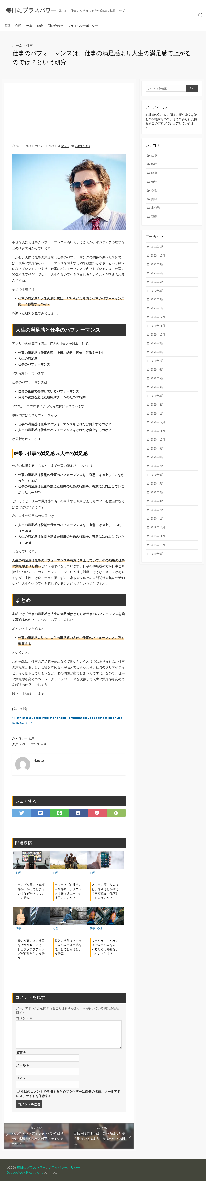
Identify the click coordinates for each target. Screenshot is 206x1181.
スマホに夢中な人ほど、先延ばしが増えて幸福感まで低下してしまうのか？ (105, 891)
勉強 (154, 182)
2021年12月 (158, 317)
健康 (40, 25)
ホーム (17, 45)
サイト (21, 1078)
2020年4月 (157, 492)
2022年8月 (157, 264)
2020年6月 (157, 475)
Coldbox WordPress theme (24, 1172)
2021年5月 (157, 378)
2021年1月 (157, 413)
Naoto (65, 145)
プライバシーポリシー (83, 25)
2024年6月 (157, 247)
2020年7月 (157, 466)
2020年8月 (157, 457)
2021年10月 (158, 334)
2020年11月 (158, 431)
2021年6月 (157, 369)
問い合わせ (55, 25)
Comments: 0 (82, 145)
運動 (7, 25)
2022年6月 (157, 273)
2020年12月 (158, 422)
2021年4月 (157, 387)
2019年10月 (158, 545)
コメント (24, 1018)
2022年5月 (157, 282)
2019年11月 (158, 536)
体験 (154, 164)
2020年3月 (157, 501)
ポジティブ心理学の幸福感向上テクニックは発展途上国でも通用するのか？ (68, 891)
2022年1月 (157, 308)
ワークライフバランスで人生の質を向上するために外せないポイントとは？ (105, 947)
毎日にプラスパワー (31, 1167)
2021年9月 (157, 343)
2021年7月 (157, 361)
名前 (21, 1052)
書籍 (154, 199)
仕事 (29, 25)
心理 (18, 25)
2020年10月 (158, 439)
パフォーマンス (30, 744)
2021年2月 (157, 404)
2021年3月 (157, 396)
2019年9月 (157, 554)
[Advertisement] (69, 111)
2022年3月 (157, 291)
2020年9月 (157, 448)
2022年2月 (157, 299)
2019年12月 (158, 527)
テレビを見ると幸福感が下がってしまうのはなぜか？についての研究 (31, 891)
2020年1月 (157, 518)
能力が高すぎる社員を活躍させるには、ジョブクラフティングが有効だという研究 (31, 949)
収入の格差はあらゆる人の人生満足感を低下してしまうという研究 (68, 947)
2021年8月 (157, 352)
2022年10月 (158, 255)
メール (22, 1065)
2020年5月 (157, 483)
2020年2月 (157, 510)
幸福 (43, 744)
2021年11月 (158, 326)
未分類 (155, 208)
